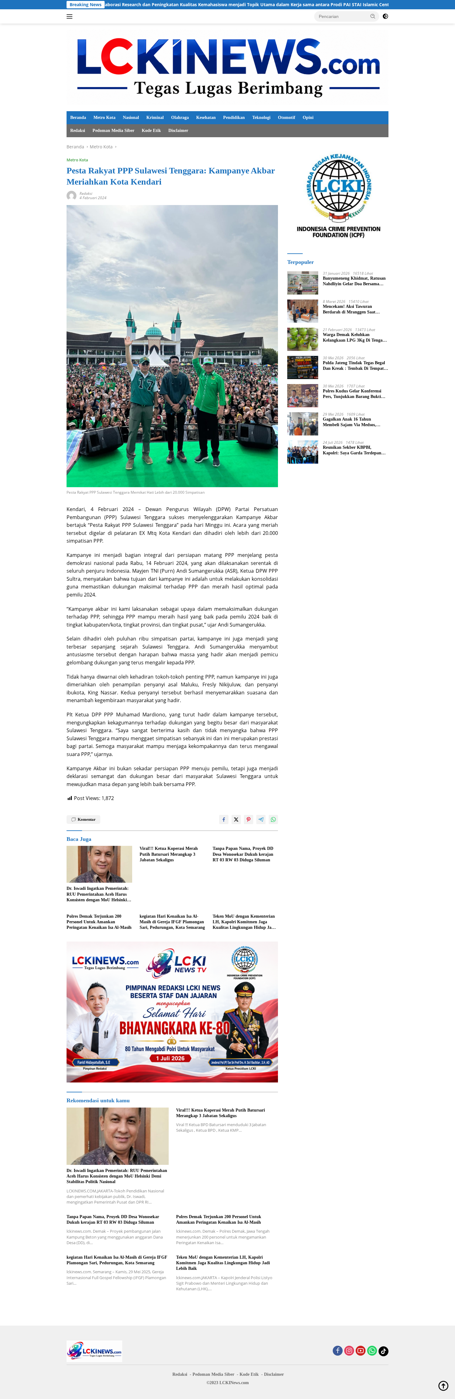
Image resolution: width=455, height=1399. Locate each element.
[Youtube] (361, 1351)
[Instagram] (349, 1351)
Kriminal (155, 117)
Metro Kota (104, 117)
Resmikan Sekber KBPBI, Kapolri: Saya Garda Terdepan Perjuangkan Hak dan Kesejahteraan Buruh (352, 450)
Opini (308, 117)
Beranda (78, 117)
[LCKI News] (227, 67)
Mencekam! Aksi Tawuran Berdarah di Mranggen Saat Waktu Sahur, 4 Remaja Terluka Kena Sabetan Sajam (353, 309)
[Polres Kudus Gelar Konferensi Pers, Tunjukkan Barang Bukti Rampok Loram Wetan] (302, 395)
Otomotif (286, 117)
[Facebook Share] (223, 819)
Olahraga (180, 117)
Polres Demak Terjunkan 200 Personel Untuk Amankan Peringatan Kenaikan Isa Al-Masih (99, 922)
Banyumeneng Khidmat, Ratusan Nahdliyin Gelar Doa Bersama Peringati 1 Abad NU (354, 281)
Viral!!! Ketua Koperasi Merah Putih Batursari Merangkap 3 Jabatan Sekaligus (169, 854)
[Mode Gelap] (385, 16)
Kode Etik (151, 130)
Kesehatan (206, 117)
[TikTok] (383, 1351)
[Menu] (71, 16)
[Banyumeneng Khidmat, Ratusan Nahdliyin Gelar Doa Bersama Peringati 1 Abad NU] (302, 283)
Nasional (131, 117)
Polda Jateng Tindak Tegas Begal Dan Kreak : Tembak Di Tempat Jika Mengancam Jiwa (354, 366)
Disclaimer (178, 130)
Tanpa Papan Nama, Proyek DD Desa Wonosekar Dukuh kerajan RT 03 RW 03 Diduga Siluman (243, 854)
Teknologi (261, 117)
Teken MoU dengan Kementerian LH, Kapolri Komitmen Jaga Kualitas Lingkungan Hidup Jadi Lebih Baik (244, 922)
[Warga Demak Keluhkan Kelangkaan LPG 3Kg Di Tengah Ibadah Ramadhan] (302, 339)
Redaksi (77, 130)
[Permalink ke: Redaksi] (71, 195)
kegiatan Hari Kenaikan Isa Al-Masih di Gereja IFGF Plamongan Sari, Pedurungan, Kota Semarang (172, 922)
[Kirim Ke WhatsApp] (273, 819)
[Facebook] (338, 1351)
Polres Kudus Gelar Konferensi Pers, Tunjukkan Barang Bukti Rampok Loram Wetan (352, 394)
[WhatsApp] (372, 1351)
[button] (373, 16)
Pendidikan (234, 117)
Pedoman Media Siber (113, 130)
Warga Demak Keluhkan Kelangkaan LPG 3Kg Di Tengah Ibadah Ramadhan (354, 337)
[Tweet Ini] (236, 819)
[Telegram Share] (261, 819)
